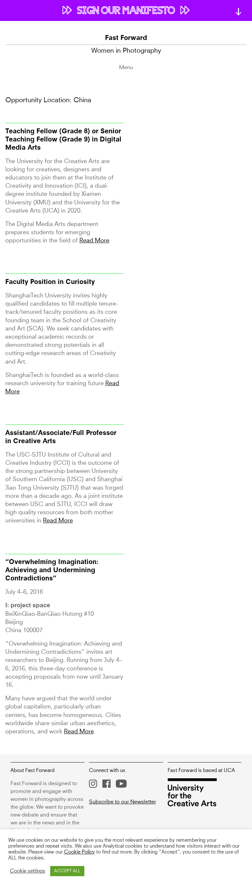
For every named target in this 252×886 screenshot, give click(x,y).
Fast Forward (126, 38)
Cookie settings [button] (27, 871)
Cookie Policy (79, 852)
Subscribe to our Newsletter (122, 801)
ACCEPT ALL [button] (67, 871)
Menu (126, 67)
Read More (94, 241)
